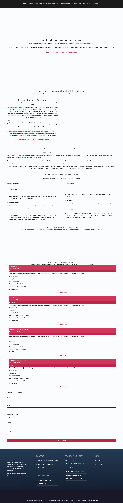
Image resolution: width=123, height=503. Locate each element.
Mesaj (9, 431)
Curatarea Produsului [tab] (13, 202)
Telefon (9, 422)
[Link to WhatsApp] (117, 3)
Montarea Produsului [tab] (13, 183)
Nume (9, 397)
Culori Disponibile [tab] (12, 212)
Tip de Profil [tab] (68, 191)
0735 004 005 (49, 464)
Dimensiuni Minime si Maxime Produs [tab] (75, 210)
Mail (8, 405)
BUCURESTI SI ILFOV (51, 461)
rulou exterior (25, 215)
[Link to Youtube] (114, 3)
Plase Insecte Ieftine (54, 500)
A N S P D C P (99, 464)
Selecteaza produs (13, 414)
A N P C (97, 461)
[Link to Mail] (119, 3)
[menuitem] (24, 4)
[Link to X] (112, 3)
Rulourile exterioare (39, 123)
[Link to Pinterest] (109, 3)
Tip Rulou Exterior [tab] (69, 183)
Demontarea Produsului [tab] (13, 193)
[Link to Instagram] (107, 3)
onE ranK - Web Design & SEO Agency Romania (84, 500)
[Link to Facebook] (104, 3)
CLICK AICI (45, 468)
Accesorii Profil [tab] (69, 200)
